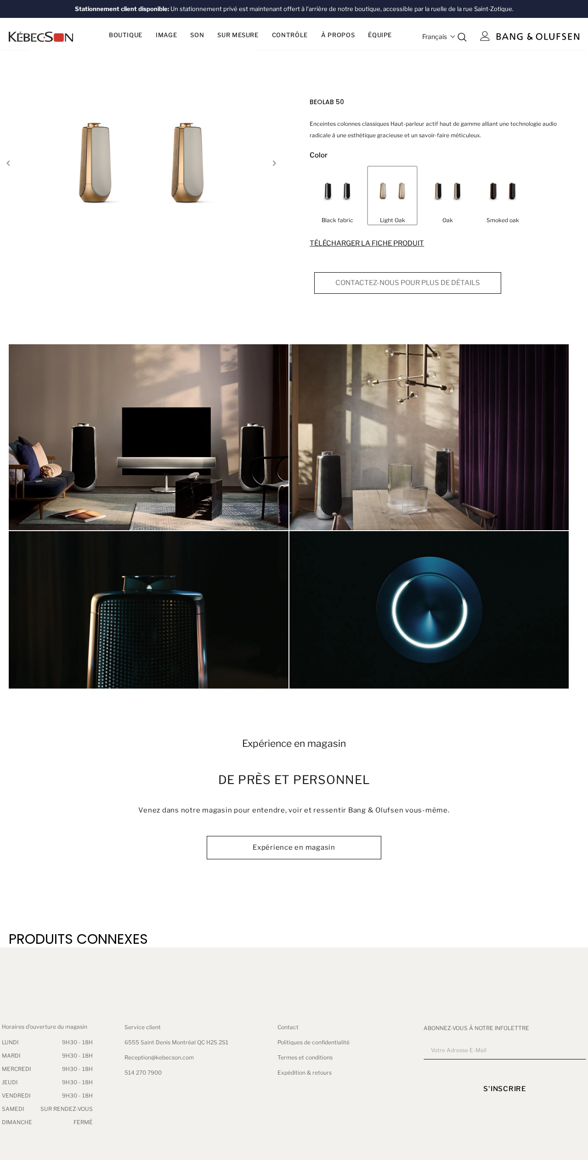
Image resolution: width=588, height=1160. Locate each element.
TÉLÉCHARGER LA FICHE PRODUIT (367, 243)
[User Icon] (485, 36)
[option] (141, 162)
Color (319, 155)
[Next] (274, 163)
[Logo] (41, 36)
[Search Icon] (462, 36)
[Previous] (8, 163)
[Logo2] (538, 36)
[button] (439, 36)
